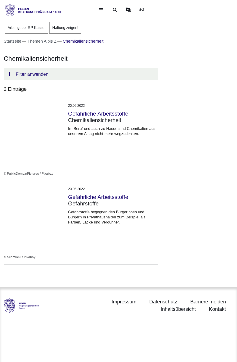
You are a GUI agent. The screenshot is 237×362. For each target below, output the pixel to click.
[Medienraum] (128, 9)
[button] (81, 74)
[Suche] (114, 9)
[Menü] (100, 9)
